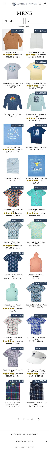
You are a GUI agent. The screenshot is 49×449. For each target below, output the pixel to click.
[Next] (38, 419)
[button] (9, 55)
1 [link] (13, 419)
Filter (11, 21)
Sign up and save (24, 441)
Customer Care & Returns (24, 434)
